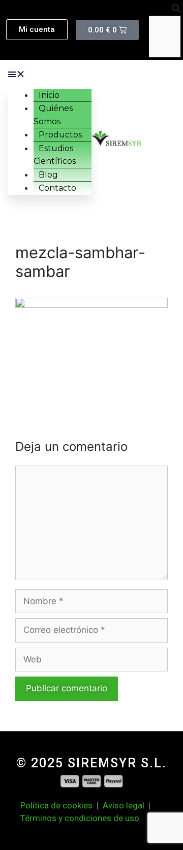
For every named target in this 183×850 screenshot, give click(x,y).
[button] (164, 9)
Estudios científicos (55, 155)
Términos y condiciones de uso (79, 818)
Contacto (57, 188)
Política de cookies (58, 805)
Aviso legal (123, 805)
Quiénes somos (53, 114)
